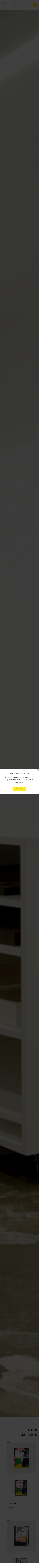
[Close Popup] (37, 770)
